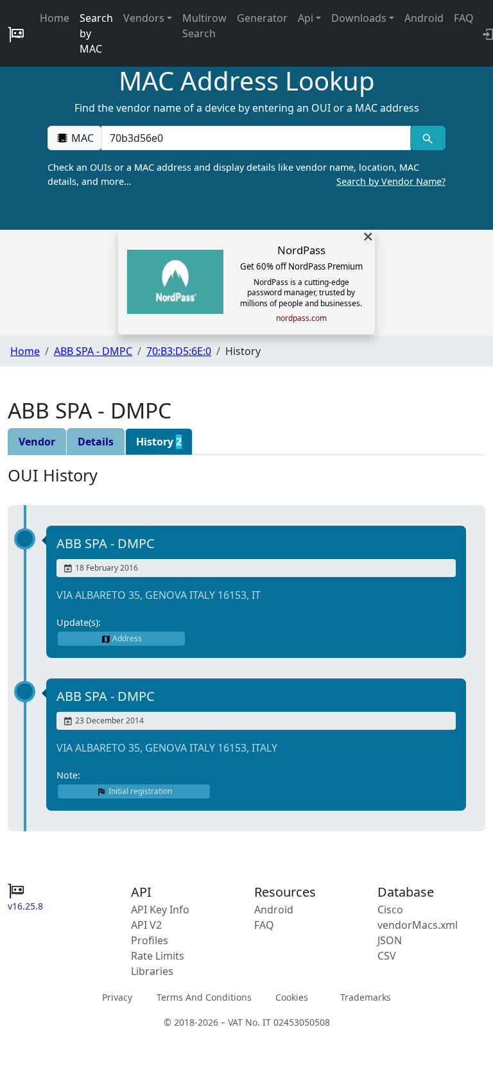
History (159, 442)
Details (96, 442)
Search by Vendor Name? (390, 181)
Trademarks (365, 997)
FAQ (464, 18)
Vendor (37, 442)
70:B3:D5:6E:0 (178, 351)
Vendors (143, 18)
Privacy (117, 997)
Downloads (358, 18)
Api (305, 18)
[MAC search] (427, 138)
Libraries (152, 971)
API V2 (146, 925)
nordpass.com (301, 318)
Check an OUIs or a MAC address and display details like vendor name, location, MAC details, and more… (246, 174)
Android (424, 18)
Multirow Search (204, 25)
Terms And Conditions (204, 997)
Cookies (291, 997)
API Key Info (160, 909)
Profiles (149, 940)
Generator (262, 18)
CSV (386, 956)
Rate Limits (157, 956)
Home (54, 18)
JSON (389, 940)
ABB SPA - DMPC (93, 351)
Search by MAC (96, 33)
